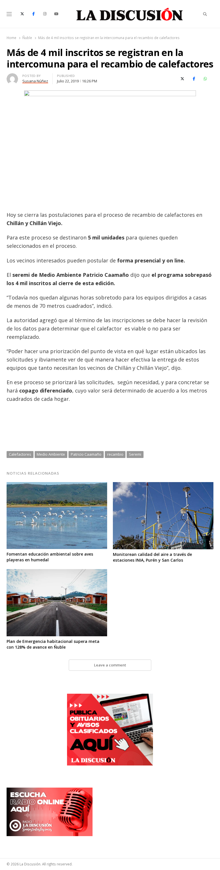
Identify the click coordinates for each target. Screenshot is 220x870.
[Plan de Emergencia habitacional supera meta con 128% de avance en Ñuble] (57, 572)
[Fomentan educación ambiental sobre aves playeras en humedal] (57, 485)
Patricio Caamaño (86, 454)
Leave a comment (110, 665)
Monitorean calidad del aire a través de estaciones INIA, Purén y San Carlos (152, 557)
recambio (115, 454)
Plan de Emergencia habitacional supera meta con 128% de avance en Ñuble (53, 644)
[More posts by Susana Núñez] (12, 76)
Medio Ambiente (51, 454)
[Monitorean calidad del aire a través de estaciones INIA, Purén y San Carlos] (163, 485)
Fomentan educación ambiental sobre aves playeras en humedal (50, 556)
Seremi (135, 454)
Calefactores (20, 454)
